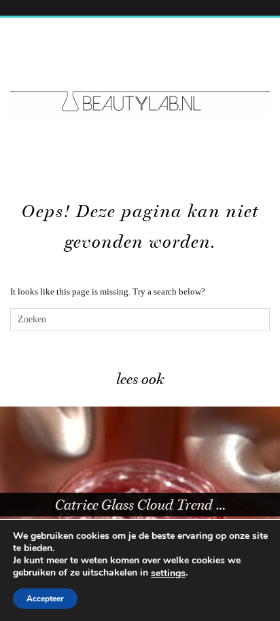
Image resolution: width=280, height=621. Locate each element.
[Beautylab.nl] (140, 76)
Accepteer (45, 598)
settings (168, 573)
